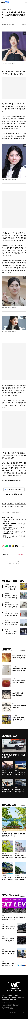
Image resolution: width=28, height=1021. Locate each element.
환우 (5, 506)
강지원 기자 (23, 24)
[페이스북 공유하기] (9, 494)
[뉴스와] (14, 985)
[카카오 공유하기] (6, 494)
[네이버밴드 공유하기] (18, 494)
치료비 (23, 503)
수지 (5, 503)
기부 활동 (11, 506)
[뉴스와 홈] (5, 2)
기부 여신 (11, 503)
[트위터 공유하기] (12, 494)
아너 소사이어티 (20, 506)
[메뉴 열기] (26, 2)
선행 (18, 503)
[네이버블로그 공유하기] (15, 494)
